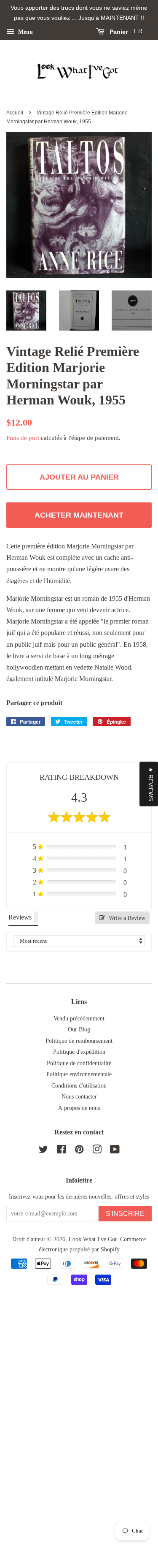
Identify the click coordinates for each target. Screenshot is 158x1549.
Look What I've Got (93, 1239)
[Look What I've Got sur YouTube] (115, 1151)
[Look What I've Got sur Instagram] (97, 1151)
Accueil (14, 113)
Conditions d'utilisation (79, 1085)
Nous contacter (79, 1096)
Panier (118, 31)
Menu (24, 31)
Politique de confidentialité (79, 1063)
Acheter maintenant (79, 515)
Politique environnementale (79, 1074)
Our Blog (79, 1029)
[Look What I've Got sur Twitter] (43, 1151)
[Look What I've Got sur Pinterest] (79, 1151)
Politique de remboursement (79, 1041)
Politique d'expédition (79, 1052)
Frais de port (22, 437)
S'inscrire (125, 1213)
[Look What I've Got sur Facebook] (61, 1151)
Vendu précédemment (79, 1018)
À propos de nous (79, 1108)
